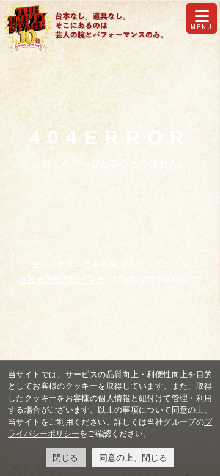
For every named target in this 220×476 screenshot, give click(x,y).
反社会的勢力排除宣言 (62, 279)
